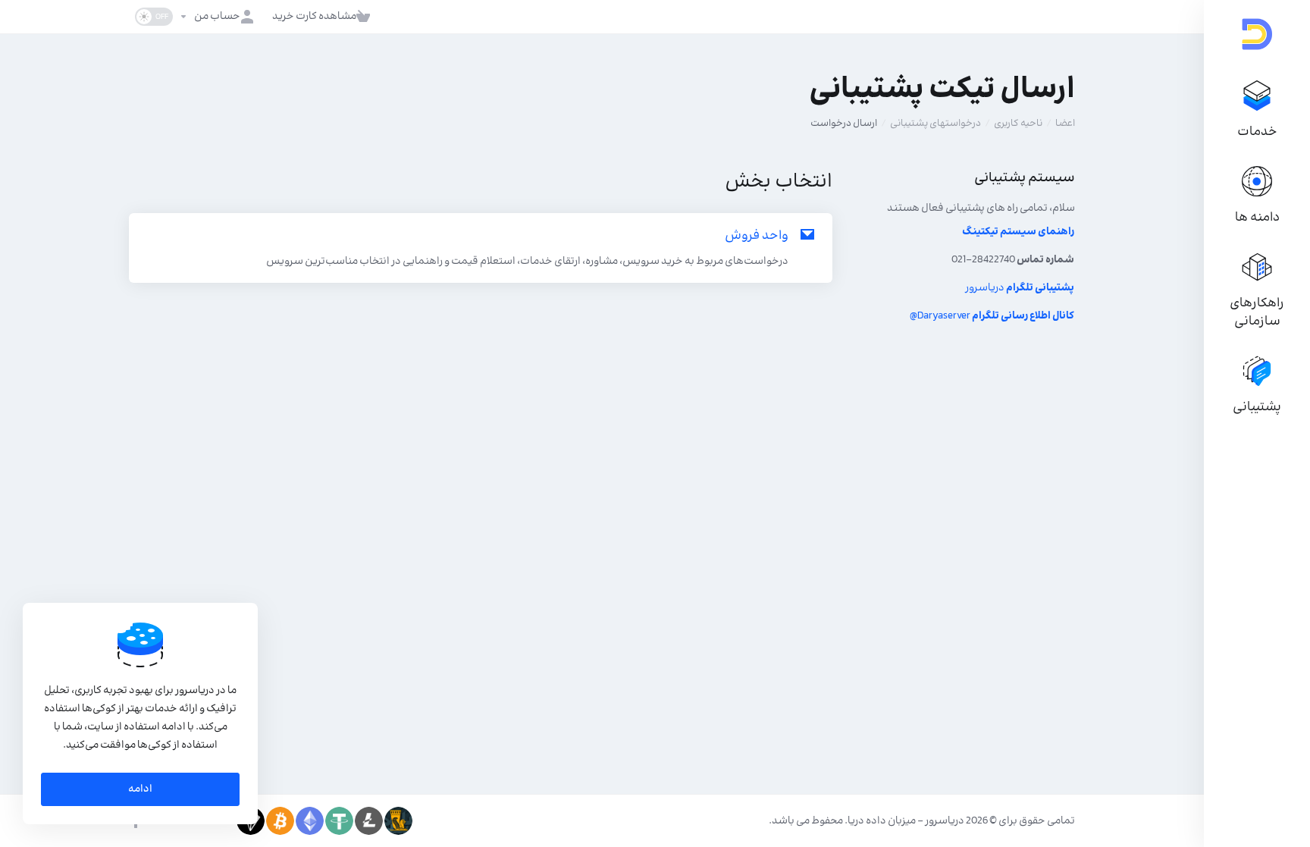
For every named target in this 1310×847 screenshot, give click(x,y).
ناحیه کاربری (1018, 123)
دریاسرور (1019, 288)
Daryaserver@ (992, 316)
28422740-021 (1012, 260)
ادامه (140, 789)
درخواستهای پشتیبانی (935, 123)
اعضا (1065, 123)
